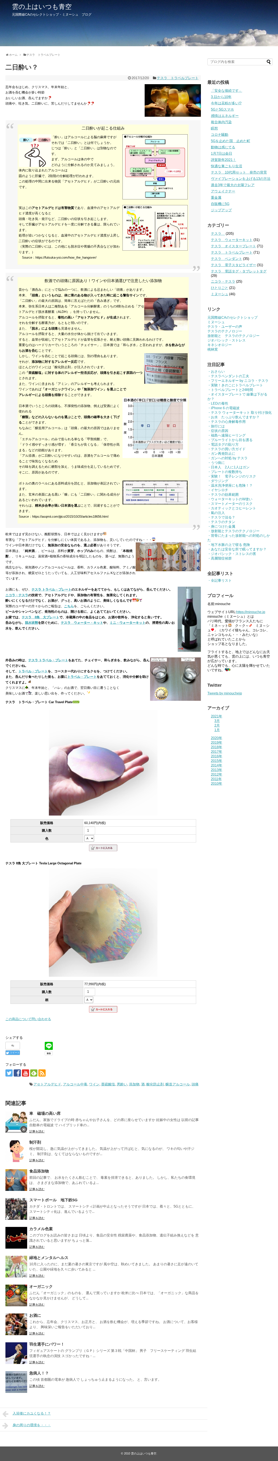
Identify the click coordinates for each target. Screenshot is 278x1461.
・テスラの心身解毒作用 (226, 422)
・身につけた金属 (221, 526)
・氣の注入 (216, 513)
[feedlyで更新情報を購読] (33, 1073)
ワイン (94, 1084)
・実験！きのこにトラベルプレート (235, 385)
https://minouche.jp (250, 612)
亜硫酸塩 (108, 1084)
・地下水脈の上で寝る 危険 (228, 545)
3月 (217, 721)
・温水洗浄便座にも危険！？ (230, 485)
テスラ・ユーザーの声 (224, 326)
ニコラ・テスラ (16, 595)
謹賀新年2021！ (223, 160)
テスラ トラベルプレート (178, 78)
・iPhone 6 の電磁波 (223, 408)
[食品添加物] (16, 1180)
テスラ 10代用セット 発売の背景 (239, 172)
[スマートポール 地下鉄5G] (16, 1209)
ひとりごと (219, 288)
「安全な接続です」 (226, 90)
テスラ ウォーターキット (232, 240)
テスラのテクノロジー (224, 331)
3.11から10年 (221, 97)
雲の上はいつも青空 (42, 6)
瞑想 (214, 128)
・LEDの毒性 (217, 403)
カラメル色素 (41, 1229)
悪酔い (122, 1084)
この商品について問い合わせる (28, 1019)
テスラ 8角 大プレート (40, 617)
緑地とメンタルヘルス (48, 1258)
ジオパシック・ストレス (226, 340)
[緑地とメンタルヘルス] (16, 1266)
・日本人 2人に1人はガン (228, 467)
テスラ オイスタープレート (233, 246)
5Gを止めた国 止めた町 (230, 141)
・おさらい (216, 371)
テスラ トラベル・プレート (51, 589)
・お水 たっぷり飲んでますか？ (233, 417)
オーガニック (41, 1286)
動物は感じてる (223, 147)
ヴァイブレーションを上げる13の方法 (240, 179)
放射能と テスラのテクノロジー (233, 336)
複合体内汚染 (221, 122)
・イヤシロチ (217, 490)
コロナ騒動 (219, 134)
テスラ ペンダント (226, 259)
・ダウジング (217, 481)
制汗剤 (35, 1142)
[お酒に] (16, 1324)
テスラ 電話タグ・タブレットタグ (238, 271)
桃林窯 (212, 349)
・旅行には (216, 426)
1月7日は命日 (221, 153)
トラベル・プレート (33, 671)
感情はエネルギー (225, 116)
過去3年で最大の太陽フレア (233, 185)
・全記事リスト (219, 580)
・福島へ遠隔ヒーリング (226, 435)
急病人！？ (39, 1373)
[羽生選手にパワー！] (16, 1353)
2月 (217, 725)
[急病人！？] (16, 1382)
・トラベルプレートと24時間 (230, 390)
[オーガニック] (16, 1295)
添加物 (134, 1084)
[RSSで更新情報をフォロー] (42, 1073)
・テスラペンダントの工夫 (228, 376)
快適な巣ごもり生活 (226, 166)
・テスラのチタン (221, 522)
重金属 (216, 197)
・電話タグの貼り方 (223, 444)
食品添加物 (39, 1171)
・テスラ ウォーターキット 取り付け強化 (239, 412)
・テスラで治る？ (221, 517)
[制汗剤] (16, 1151)
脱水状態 (31, 622)
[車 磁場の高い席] (16, 1122)
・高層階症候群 (219, 558)
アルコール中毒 (75, 1084)
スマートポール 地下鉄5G (53, 1200)
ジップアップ (221, 210)
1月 (217, 730)
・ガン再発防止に (221, 453)
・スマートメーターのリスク (230, 504)
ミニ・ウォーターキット (128, 622)
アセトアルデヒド (47, 1084)
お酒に (35, 1315)
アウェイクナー (223, 191)
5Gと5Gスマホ (222, 109)
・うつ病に (216, 463)
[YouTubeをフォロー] (25, 1073)
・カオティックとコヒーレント (231, 508)
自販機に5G (220, 204)
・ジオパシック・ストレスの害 (231, 554)
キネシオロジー (219, 345)
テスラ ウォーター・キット (82, 622)
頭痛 (195, 1084)
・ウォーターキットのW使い (229, 499)
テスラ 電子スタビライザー (233, 265)
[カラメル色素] (16, 1238)
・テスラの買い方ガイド (226, 449)
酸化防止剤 (155, 1084)
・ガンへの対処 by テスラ (227, 458)
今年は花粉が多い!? (226, 103)
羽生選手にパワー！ (47, 1344)
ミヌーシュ (219, 294)
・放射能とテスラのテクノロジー (233, 531)
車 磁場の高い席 (45, 1113)
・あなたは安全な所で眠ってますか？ (236, 549)
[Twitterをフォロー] (9, 1073)
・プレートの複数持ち (224, 472)
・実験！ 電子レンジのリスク (231, 476)
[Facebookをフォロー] (17, 1073)
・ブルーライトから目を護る (230, 440)
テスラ (218, 233)
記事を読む (37, 1131)
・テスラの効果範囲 (223, 494)
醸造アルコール (177, 1084)
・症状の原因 (217, 431)
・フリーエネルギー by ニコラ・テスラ (237, 380)
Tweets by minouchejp (224, 693)
